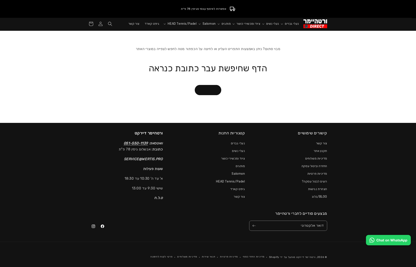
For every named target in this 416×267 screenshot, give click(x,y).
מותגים (240, 166)
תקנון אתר (320, 151)
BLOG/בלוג (319, 197)
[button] (289, 23)
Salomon (238, 174)
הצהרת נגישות (317, 189)
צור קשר (321, 143)
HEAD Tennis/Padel (230, 181)
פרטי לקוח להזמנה (161, 256)
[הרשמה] (254, 226)
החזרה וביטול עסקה (314, 166)
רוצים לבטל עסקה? (314, 181)
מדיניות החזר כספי (254, 256)
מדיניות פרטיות (317, 174)
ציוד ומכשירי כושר (233, 158)
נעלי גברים (238, 143)
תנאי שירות (208, 256)
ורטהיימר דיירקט (306, 257)
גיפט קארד (237, 189)
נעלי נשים (238, 151)
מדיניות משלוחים (316, 158)
